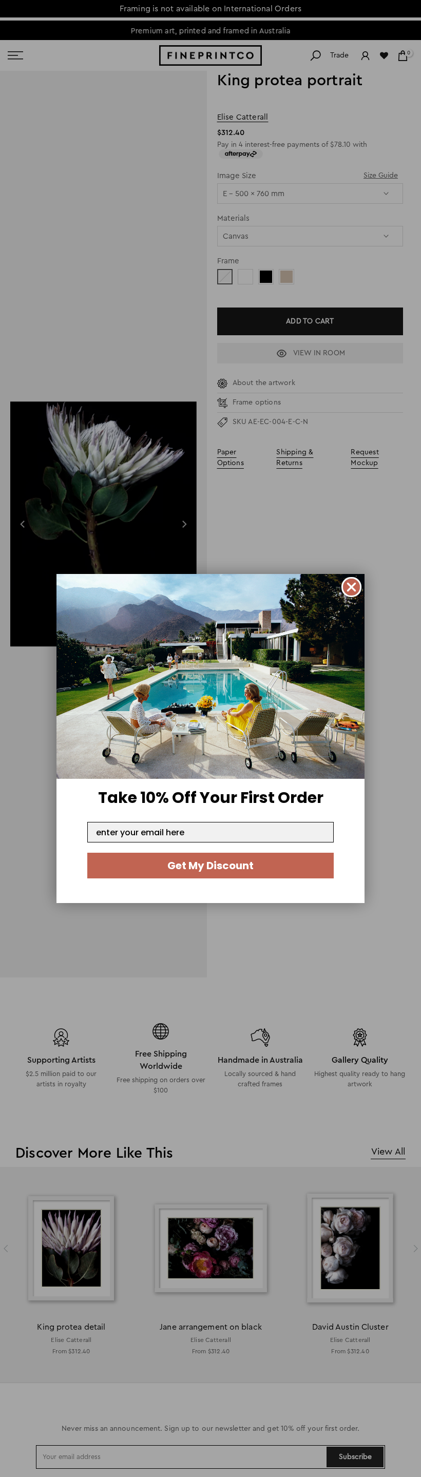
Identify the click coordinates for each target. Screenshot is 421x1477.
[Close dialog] (351, 587)
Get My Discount (210, 865)
